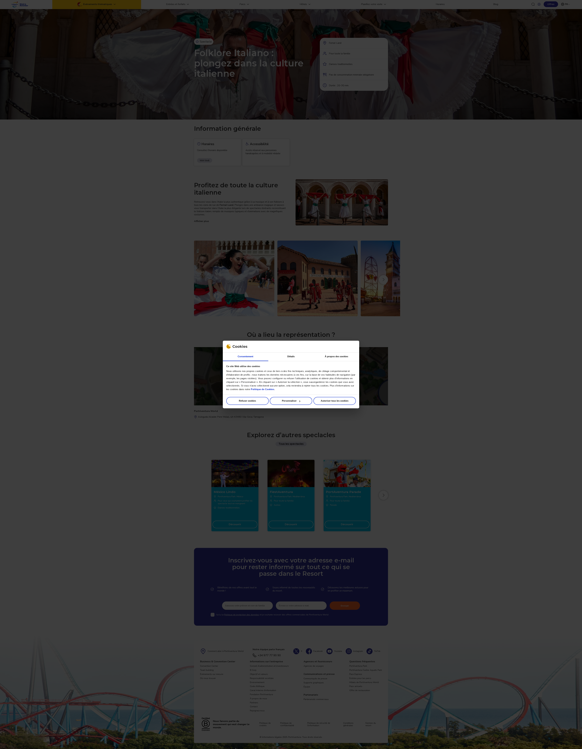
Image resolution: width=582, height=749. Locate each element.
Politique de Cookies (262, 389)
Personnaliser (289, 401)
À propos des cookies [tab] (336, 356)
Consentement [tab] (245, 356)
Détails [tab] (291, 356)
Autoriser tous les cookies (334, 401)
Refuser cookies (247, 401)
